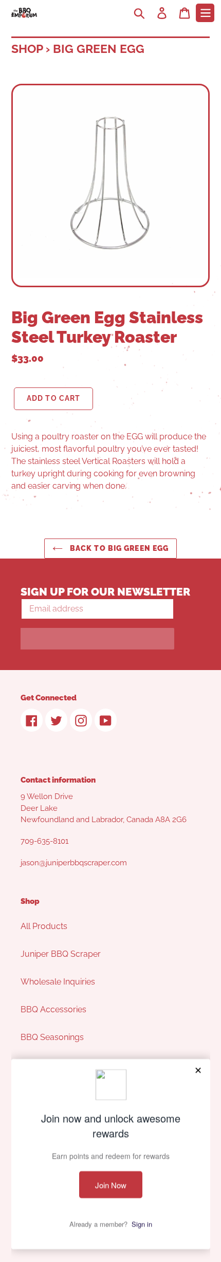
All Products (44, 926)
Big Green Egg (98, 48)
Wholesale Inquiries (58, 982)
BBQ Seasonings (52, 1037)
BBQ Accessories (53, 1009)
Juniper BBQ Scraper (61, 954)
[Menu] (205, 13)
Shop (27, 48)
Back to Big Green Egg (118, 548)
